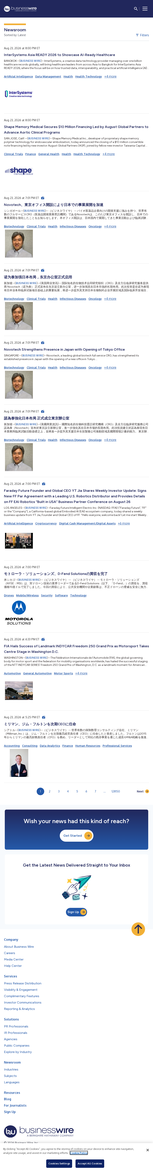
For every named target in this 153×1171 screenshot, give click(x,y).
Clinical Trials (13, 154)
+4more (110, 76)
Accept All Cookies (90, 1163)
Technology (78, 595)
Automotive (12, 673)
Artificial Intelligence (18, 76)
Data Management (48, 76)
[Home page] (20, 9)
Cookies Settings (59, 1163)
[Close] (147, 1150)
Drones (9, 595)
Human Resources (87, 745)
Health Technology (88, 76)
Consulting (29, 745)
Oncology (95, 226)
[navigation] (145, 9)
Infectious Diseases (73, 226)
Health (68, 76)
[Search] (136, 9)
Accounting (12, 745)
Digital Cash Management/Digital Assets (87, 523)
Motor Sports (63, 673)
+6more (124, 523)
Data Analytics (50, 745)
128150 (116, 791)
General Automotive (37, 673)
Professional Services (117, 745)
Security (47, 595)
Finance (30, 154)
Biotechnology (14, 226)
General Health (48, 154)
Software (61, 595)
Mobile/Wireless (27, 595)
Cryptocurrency (46, 523)
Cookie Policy (78, 1152)
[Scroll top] (138, 929)
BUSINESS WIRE (30, 61)
